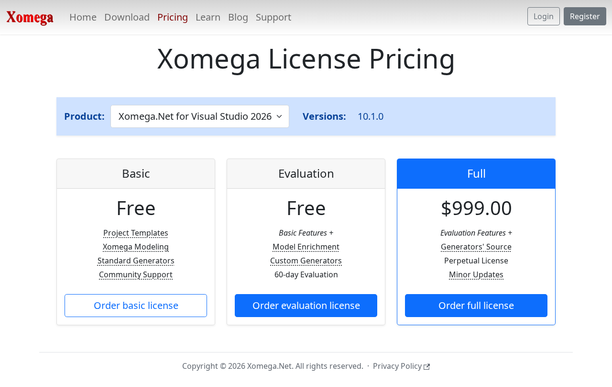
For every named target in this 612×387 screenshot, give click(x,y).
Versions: (324, 116)
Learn (208, 17)
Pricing (172, 17)
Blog (238, 17)
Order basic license (136, 305)
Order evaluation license (306, 305)
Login (544, 16)
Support (273, 17)
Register (585, 16)
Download (127, 17)
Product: (84, 116)
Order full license (476, 305)
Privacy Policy (397, 366)
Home (83, 17)
